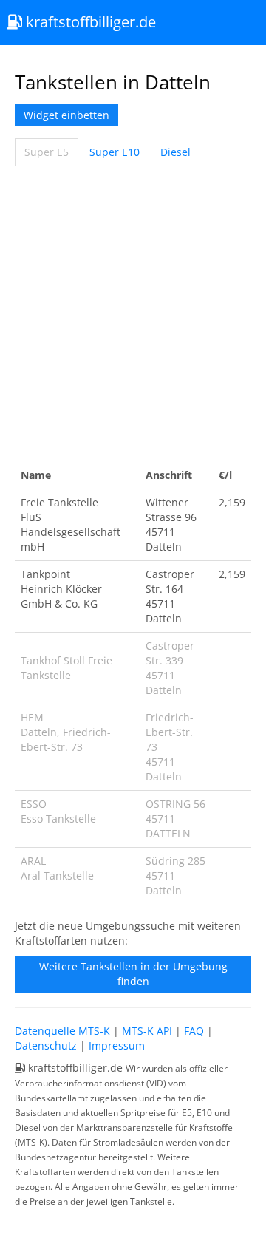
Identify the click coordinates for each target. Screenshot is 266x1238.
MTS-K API (147, 1031)
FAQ (194, 1031)
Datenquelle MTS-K (62, 1031)
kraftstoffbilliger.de (89, 22)
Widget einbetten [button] (66, 115)
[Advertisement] (133, 314)
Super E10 (114, 152)
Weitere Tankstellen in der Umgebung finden (133, 973)
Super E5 (46, 152)
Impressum (117, 1045)
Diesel (175, 152)
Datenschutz (46, 1045)
